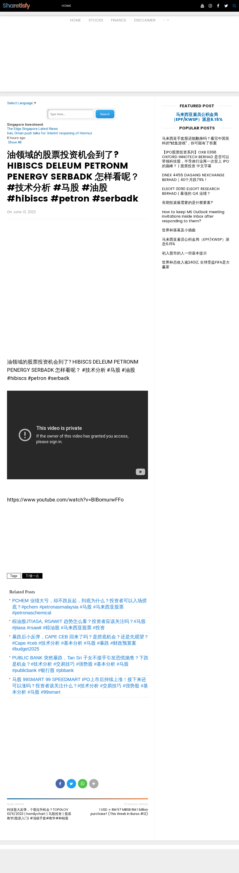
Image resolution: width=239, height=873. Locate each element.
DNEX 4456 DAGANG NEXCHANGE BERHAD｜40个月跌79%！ (193, 177)
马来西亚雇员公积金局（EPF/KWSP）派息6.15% (197, 116)
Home (66, 5)
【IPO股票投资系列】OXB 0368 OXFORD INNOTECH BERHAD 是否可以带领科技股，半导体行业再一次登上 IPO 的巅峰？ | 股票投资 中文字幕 (195, 159)
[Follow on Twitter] (226, 6)
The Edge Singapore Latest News (32, 129)
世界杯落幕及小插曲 (179, 230)
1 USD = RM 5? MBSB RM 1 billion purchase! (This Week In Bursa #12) (119, 811)
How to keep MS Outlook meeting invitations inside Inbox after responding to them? (193, 216)
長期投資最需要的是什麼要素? (187, 202)
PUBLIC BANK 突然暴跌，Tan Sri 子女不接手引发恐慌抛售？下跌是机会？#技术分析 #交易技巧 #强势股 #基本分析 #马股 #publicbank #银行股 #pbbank (80, 664)
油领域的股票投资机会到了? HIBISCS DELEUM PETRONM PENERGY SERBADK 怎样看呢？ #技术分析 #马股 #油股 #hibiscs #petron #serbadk (73, 177)
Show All (14, 142)
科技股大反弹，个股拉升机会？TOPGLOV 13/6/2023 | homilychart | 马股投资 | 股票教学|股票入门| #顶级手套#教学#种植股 (39, 813)
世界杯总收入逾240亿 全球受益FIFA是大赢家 (196, 265)
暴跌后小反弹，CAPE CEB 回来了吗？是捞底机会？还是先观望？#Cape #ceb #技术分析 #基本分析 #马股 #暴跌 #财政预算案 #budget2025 (80, 642)
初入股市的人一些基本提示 (184, 253)
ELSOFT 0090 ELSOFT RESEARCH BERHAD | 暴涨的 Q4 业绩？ (190, 191)
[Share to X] (71, 783)
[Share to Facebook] (60, 783)
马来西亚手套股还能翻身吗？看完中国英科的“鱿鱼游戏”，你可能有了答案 (195, 141)
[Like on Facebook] (218, 6)
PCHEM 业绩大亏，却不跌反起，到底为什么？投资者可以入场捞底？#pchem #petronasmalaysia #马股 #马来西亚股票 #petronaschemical (79, 606)
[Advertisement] (119, 59)
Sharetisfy (16, 5)
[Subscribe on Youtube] (202, 6)
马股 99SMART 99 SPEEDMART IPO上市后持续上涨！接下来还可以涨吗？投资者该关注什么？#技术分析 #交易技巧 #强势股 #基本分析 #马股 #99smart (80, 686)
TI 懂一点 (32, 576)
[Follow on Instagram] (210, 6)
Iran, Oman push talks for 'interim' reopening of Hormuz (49, 133)
